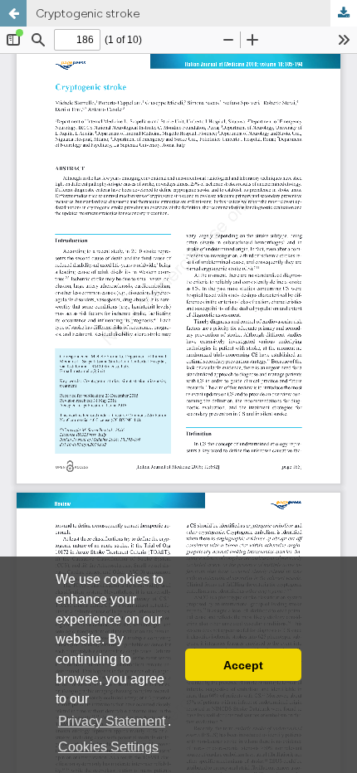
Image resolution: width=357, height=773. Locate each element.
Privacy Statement (111, 721)
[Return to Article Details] (13, 13)
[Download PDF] (343, 13)
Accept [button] (243, 665)
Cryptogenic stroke (87, 13)
